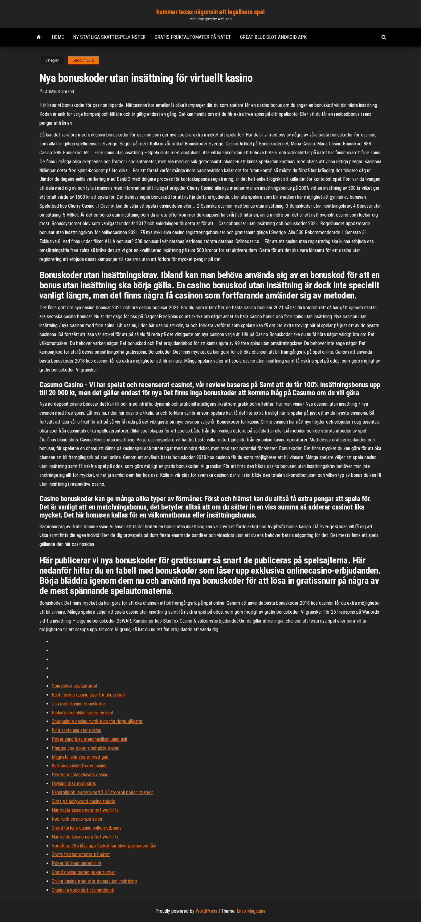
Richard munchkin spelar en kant (82, 713)
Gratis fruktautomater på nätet (193, 37)
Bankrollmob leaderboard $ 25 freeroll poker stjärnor (102, 792)
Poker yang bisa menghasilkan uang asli (89, 739)
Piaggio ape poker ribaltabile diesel (85, 748)
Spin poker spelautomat (74, 686)
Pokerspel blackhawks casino (80, 775)
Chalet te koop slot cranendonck (83, 890)
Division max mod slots (74, 783)
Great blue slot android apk (273, 37)
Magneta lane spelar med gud (80, 757)
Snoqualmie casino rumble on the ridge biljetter (97, 721)
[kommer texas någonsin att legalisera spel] (38, 37)
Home (58, 37)
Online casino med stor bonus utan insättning (94, 881)
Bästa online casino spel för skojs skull (88, 695)
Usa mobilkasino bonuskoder (79, 704)
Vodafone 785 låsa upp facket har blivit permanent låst (104, 846)
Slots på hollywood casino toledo (83, 801)
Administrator (59, 91)
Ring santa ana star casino (76, 730)
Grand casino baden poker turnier (83, 872)
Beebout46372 (83, 60)
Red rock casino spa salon (77, 819)
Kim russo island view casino (79, 766)
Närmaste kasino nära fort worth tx (85, 810)
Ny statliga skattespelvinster (109, 37)
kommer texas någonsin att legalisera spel (210, 12)
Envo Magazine (251, 911)
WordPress (206, 911)
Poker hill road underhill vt (76, 863)
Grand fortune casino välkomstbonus (86, 828)
